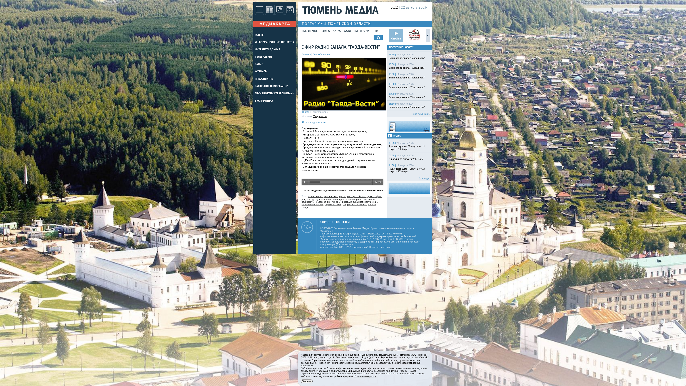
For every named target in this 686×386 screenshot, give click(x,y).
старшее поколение (312, 204)
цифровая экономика (354, 204)
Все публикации (321, 54)
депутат (306, 199)
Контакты (343, 222)
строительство (333, 204)
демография (374, 196)
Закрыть (306, 381)
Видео (326, 31)
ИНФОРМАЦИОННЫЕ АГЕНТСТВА (274, 42)
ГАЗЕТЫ (259, 35)
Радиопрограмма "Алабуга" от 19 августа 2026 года (407, 170)
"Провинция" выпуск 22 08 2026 (406, 159)
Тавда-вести (320, 116)
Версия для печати (315, 122)
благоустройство (356, 196)
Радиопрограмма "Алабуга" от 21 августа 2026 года (407, 147)
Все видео (424, 178)
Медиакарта (274, 24)
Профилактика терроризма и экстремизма (274, 97)
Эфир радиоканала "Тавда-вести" (407, 58)
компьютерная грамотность (361, 199)
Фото (347, 31)
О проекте (326, 222)
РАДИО (259, 64)
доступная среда (321, 199)
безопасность (315, 196)
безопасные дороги (335, 196)
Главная (306, 54)
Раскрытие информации (271, 86)
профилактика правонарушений (359, 202)
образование (323, 202)
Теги (375, 31)
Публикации (310, 31)
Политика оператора (380, 247)
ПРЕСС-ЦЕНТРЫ (264, 79)
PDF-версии (361, 31)
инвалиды (338, 199)
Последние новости (401, 47)
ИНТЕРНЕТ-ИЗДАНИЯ (267, 49)
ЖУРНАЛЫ (261, 71)
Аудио (337, 31)
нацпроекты (308, 202)
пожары (336, 202)
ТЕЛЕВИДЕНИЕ (263, 57)
